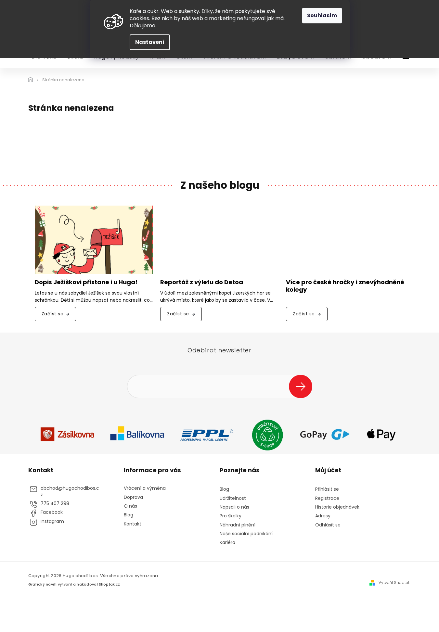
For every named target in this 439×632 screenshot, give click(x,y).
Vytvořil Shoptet (394, 582)
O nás (130, 506)
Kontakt (132, 524)
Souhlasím (322, 15)
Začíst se (53, 313)
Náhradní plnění (237, 525)
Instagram (52, 521)
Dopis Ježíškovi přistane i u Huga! (86, 282)
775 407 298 (55, 503)
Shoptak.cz (109, 584)
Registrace (327, 498)
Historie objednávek (337, 507)
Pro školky (230, 516)
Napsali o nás (234, 507)
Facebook (52, 512)
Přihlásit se (303, 386)
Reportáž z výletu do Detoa (201, 282)
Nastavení (149, 42)
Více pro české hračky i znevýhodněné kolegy (345, 286)
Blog (128, 515)
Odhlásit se (328, 525)
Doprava (133, 497)
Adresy (322, 516)
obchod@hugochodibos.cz (70, 491)
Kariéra (227, 542)
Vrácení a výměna (145, 488)
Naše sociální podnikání (246, 534)
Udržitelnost (233, 498)
